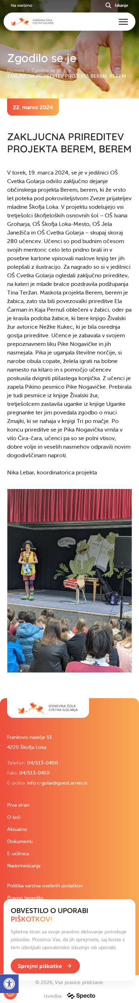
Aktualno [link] (17, 829)
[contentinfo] (69, 398)
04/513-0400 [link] (42, 763)
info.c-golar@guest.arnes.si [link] (57, 783)
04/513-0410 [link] (34, 773)
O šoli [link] (13, 817)
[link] (48, 708)
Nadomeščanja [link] (23, 865)
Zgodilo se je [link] (46, 70)
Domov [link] (16, 70)
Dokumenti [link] (19, 841)
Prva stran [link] (18, 805)
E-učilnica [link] (18, 853)
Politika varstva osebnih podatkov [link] (45, 885)
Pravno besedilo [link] (25, 897)
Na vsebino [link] (21, 5)
